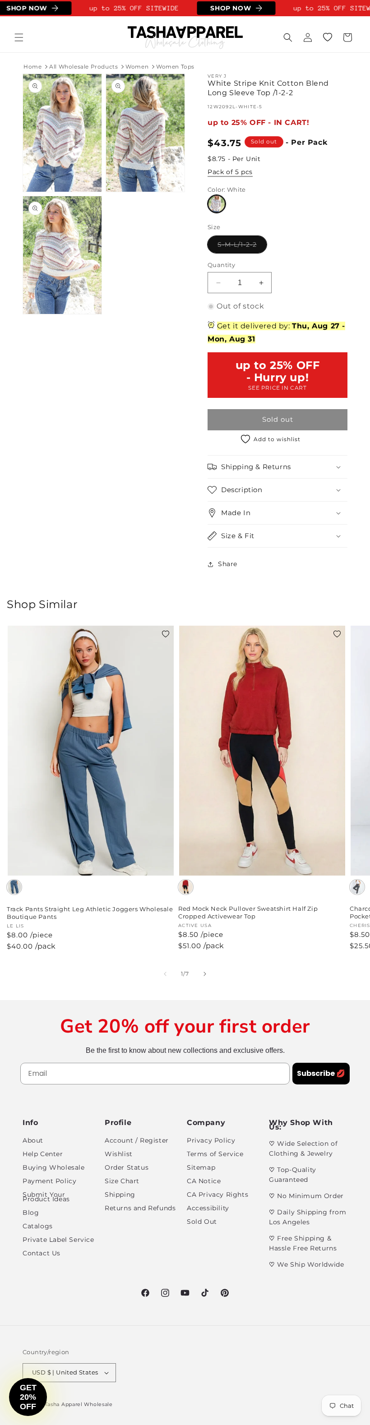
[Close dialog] (349, 625)
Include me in (273, 783)
